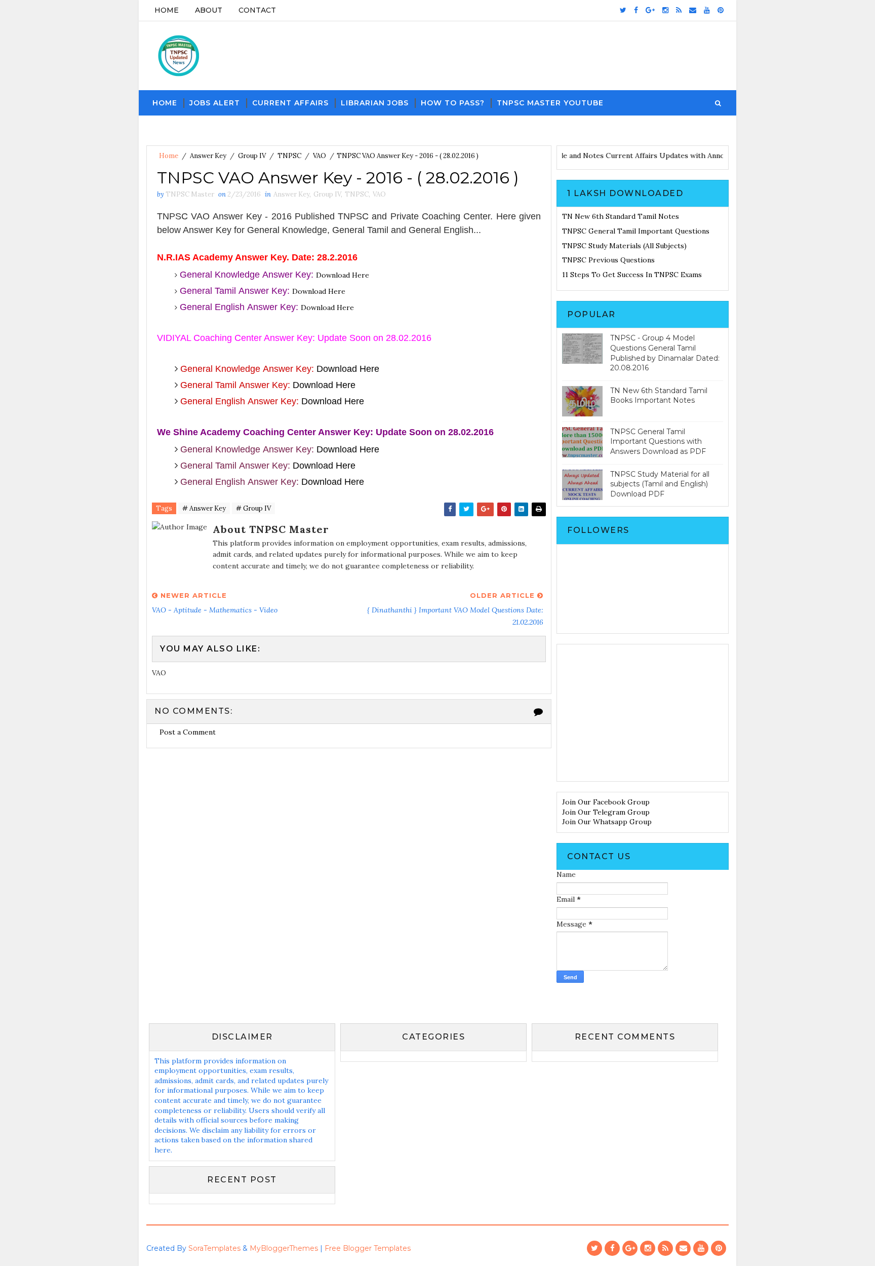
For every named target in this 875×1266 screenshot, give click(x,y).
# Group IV (253, 508)
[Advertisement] (642, 712)
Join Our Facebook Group (606, 802)
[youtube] (706, 10)
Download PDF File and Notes (568, 155)
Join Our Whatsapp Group (607, 821)
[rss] (678, 10)
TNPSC (289, 155)
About (208, 10)
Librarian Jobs (375, 102)
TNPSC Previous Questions (608, 259)
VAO (319, 155)
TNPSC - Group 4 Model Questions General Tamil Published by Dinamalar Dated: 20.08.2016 (665, 352)
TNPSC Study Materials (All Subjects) (624, 245)
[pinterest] (720, 10)
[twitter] (623, 10)
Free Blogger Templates (368, 1248)
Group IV (252, 155)
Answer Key (208, 155)
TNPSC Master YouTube (550, 102)
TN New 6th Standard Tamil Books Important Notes (658, 395)
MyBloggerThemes (284, 1248)
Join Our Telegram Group (606, 812)
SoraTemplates (214, 1248)
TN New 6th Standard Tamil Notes (620, 216)
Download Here (342, 275)
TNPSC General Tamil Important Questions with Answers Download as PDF (658, 441)
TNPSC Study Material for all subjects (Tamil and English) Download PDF (659, 484)
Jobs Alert (214, 102)
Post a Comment (188, 732)
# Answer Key (204, 508)
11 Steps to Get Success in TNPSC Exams (632, 274)
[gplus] (650, 10)
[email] (693, 10)
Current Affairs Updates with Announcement (697, 155)
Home (166, 10)
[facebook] (636, 10)
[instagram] (665, 10)
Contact (257, 10)
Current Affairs (290, 102)
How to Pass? (453, 102)
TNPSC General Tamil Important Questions (635, 231)
